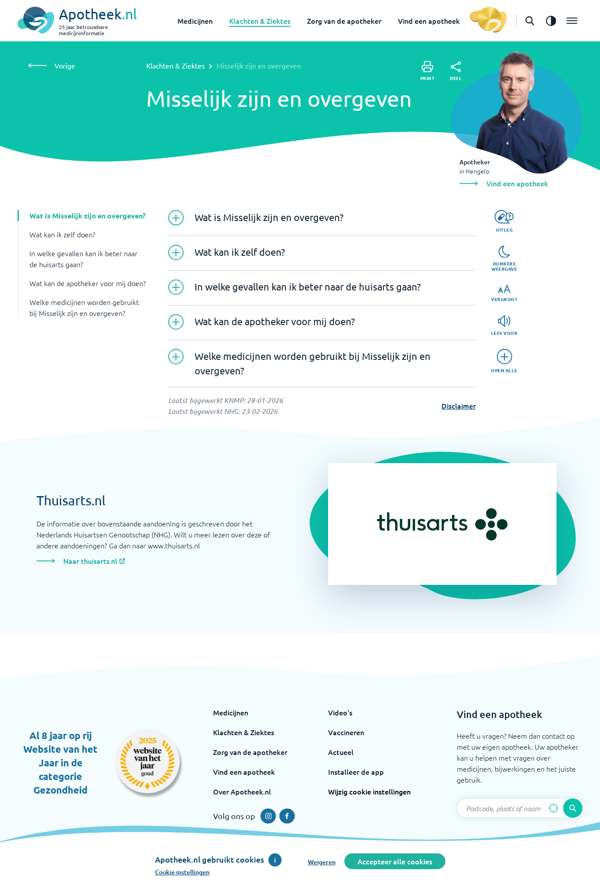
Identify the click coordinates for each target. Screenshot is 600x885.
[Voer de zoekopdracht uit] (572, 808)
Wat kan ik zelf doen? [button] (62, 234)
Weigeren (322, 862)
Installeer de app (356, 771)
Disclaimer (458, 405)
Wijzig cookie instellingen (369, 791)
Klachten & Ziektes (259, 20)
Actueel (341, 752)
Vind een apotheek (429, 20)
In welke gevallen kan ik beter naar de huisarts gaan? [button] (83, 258)
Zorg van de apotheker (344, 20)
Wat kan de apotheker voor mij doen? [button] (87, 283)
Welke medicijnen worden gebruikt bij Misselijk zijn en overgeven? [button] (84, 307)
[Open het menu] (571, 20)
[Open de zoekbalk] (529, 20)
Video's (340, 712)
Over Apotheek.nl (242, 791)
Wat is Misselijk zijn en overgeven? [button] (87, 215)
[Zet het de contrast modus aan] (550, 20)
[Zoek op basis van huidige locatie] (553, 808)
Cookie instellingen (182, 872)
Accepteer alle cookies (395, 861)
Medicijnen (195, 20)
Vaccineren (346, 732)
